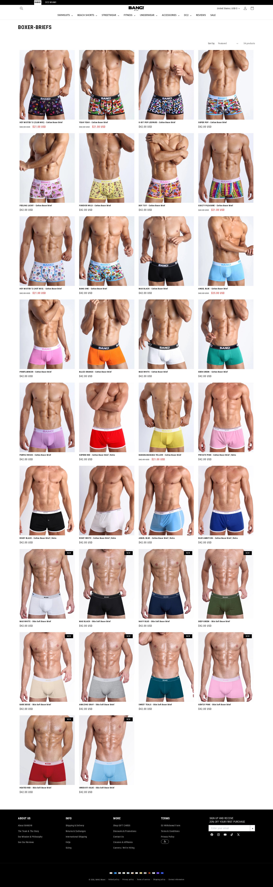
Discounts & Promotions (124, 831)
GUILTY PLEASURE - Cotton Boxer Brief (215, 205)
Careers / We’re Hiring (123, 847)
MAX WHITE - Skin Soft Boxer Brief (35, 621)
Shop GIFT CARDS (121, 825)
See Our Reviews (26, 842)
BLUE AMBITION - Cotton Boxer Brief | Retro (218, 538)
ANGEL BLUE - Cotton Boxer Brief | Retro (157, 538)
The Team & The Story (28, 831)
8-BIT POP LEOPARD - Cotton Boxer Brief (157, 122)
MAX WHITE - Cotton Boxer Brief (153, 372)
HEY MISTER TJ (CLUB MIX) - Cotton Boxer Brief (41, 122)
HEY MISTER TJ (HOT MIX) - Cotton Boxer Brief (41, 288)
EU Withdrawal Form (170, 825)
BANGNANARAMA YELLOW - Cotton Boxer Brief (160, 455)
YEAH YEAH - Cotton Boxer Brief (93, 122)
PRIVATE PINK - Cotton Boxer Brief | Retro (217, 455)
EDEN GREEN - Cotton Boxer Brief (213, 372)
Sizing (69, 847)
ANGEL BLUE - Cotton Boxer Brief (213, 288)
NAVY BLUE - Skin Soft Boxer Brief (154, 621)
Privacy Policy (167, 836)
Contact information (176, 879)
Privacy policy (128, 879)
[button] (21, 8)
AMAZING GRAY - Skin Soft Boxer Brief (96, 704)
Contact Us (118, 836)
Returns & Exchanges (76, 831)
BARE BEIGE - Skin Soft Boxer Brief (35, 704)
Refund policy (114, 879)
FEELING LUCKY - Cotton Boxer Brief (36, 205)
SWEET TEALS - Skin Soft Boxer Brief (155, 704)
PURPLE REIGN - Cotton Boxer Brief (35, 455)
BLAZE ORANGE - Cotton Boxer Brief (95, 372)
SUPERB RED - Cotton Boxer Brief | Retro (97, 455)
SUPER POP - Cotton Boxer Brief (212, 122)
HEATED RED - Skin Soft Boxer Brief (35, 787)
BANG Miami (101, 880)
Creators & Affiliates (123, 842)
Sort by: (211, 43)
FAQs (68, 842)
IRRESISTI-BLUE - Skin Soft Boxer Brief (96, 787)
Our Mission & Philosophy (30, 836)
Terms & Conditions (170, 831)
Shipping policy (159, 879)
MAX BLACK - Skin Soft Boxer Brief (95, 621)
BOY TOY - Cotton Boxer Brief (152, 205)
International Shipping (76, 836)
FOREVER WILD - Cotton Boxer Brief (95, 205)
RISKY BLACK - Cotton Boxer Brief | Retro (38, 538)
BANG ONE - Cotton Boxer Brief (93, 288)
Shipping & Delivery (75, 825)
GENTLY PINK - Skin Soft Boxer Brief (214, 704)
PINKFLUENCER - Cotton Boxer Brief (36, 372)
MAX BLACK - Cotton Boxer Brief (153, 288)
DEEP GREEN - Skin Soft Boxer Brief (214, 621)
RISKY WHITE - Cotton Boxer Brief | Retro (97, 538)
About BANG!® (25, 825)
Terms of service (143, 879)
